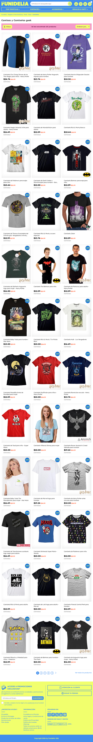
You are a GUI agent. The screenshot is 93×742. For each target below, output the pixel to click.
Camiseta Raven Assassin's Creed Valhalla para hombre (75, 446)
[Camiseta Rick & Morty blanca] (76, 105)
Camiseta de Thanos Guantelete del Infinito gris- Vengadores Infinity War (15, 234)
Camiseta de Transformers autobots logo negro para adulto (16, 552)
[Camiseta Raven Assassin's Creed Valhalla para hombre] (76, 423)
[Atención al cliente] (81, 4)
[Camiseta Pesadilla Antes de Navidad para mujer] (16, 370)
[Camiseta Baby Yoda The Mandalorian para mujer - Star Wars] (16, 476)
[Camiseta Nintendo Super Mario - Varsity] (46, 529)
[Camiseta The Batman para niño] (46, 264)
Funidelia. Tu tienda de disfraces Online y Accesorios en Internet (15, 4)
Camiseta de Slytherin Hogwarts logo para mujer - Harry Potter (14, 287)
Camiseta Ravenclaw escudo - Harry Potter (76, 393)
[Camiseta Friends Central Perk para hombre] (76, 582)
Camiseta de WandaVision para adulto (45, 128)
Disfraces (34, 9)
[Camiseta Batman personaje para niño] (76, 158)
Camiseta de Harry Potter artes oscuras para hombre (74, 499)
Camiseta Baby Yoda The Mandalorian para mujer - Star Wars (16, 499)
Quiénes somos (28, 730)
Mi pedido (4, 714)
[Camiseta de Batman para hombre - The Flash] (46, 635)
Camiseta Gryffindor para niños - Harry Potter (45, 393)
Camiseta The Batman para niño (45, 286)
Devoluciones (6, 720)
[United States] (49, 715)
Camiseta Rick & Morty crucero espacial (44, 234)
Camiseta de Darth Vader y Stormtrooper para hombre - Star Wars (45, 181)
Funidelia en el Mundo (31, 714)
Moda (25, 14)
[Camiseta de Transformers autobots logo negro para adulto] (16, 529)
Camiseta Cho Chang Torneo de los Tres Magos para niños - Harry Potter (16, 75)
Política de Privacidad (31, 720)
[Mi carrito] (90, 4)
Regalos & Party (79, 9)
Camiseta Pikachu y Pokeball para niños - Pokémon (15, 658)
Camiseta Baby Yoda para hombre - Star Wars (15, 340)
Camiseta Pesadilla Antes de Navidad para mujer (13, 393)
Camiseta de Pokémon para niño (75, 551)
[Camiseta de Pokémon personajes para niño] (16, 158)
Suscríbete (38, 698)
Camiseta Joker (69, 233)
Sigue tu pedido (71, 693)
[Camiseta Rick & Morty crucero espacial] (46, 211)
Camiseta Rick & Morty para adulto (15, 604)
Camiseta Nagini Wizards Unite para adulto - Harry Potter (16, 128)
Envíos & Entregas (7, 716)
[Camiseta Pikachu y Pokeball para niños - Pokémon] (16, 635)
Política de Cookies (30, 722)
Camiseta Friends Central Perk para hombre (76, 605)
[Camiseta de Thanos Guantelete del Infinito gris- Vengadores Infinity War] (16, 211)
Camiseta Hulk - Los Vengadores (75, 339)
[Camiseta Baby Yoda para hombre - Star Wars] (16, 317)
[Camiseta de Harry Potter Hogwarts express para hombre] (46, 52)
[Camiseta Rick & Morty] (46, 317)
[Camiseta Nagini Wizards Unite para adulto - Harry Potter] (16, 105)
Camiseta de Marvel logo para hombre (44, 499)
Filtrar (8, 27)
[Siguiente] (55, 673)
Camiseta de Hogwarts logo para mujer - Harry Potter (75, 658)
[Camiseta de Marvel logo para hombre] (46, 476)
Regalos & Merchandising (15, 14)
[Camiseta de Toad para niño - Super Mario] (16, 423)
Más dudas (5, 722)
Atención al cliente (71, 687)
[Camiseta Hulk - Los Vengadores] (76, 317)
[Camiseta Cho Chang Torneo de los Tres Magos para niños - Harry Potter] (16, 52)
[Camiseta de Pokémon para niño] (76, 529)
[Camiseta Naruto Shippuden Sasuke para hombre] (76, 52)
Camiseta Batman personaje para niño (75, 181)
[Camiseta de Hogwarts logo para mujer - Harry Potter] (76, 635)
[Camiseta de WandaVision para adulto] (46, 105)
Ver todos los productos (83, 673)
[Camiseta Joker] (76, 211)
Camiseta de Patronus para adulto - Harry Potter (76, 287)
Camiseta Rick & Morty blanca (74, 127)
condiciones (31, 703)
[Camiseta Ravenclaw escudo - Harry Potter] (76, 370)
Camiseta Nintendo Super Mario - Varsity (45, 552)
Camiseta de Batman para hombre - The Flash (46, 658)
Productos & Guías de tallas (11, 718)
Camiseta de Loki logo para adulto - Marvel (46, 605)
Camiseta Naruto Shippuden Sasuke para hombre (76, 75)
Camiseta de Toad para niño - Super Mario (15, 446)
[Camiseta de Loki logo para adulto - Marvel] (46, 582)
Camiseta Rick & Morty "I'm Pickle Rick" (45, 340)
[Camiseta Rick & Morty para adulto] (16, 582)
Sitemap (26, 724)
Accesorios (57, 9)
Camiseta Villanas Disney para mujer (46, 445)
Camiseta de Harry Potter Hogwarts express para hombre (46, 75)
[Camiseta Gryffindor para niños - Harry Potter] (46, 370)
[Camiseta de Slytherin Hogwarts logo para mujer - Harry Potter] (16, 264)
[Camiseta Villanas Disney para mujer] (46, 423)
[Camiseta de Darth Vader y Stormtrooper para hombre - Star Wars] (46, 158)
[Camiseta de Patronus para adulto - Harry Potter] (76, 264)
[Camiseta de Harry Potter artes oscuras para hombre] (76, 476)
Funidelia (4, 14)
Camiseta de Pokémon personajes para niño (15, 181)
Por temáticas (12, 9)
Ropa (29, 14)
